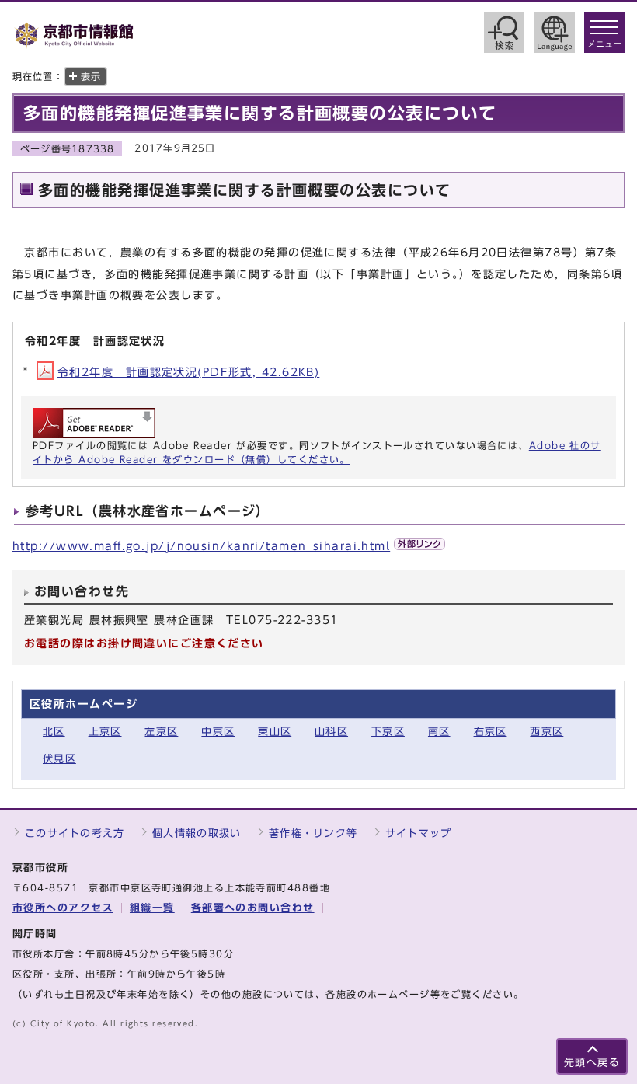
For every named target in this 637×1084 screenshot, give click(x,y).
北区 (54, 732)
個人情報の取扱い (196, 833)
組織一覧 (152, 908)
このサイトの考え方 (75, 833)
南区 (439, 732)
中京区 (218, 732)
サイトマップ (418, 833)
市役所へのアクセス (62, 908)
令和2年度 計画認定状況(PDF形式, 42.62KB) (188, 372)
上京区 (105, 732)
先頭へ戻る (592, 1063)
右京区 (490, 732)
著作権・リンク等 (313, 833)
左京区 (161, 732)
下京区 (388, 732)
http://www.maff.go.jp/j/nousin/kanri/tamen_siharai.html (201, 546)
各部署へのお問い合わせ (253, 908)
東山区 (274, 732)
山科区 (331, 732)
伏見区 (59, 759)
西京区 (546, 732)
